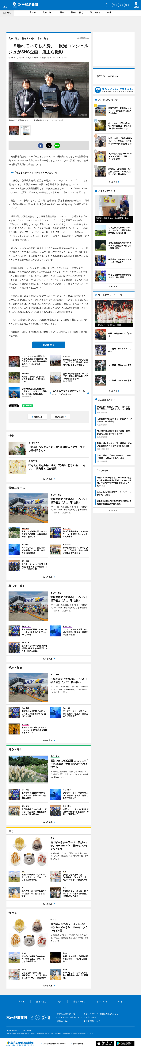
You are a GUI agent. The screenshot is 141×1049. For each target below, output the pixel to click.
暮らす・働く (77, 12)
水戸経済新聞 (25, 5)
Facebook (108, 5)
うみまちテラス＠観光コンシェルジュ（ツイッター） (68, 393)
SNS (65, 58)
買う (62, 12)
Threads (126, 5)
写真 (29, 58)
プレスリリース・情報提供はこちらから (102, 1014)
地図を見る (48, 344)
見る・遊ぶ (48, 12)
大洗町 (36, 58)
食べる (33, 12)
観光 (23, 58)
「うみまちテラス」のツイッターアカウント (36, 172)
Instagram (120, 5)
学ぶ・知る (95, 12)
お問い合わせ (91, 1017)
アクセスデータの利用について (69, 1017)
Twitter (114, 5)
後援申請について (93, 1021)
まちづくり (14, 58)
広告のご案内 (62, 1021)
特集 (109, 12)
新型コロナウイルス (49, 58)
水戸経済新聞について (66, 1014)
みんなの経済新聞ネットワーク (19, 1043)
